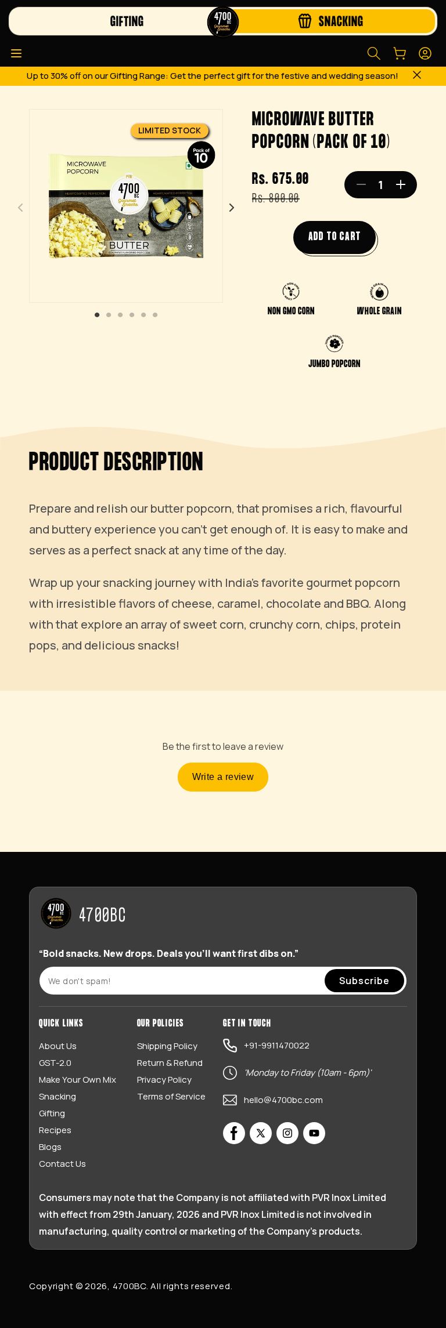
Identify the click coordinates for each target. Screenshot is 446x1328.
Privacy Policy (164, 1079)
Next (232, 207)
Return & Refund (170, 1063)
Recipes (55, 1130)
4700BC (129, 1286)
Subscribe (364, 980)
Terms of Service (171, 1096)
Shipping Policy (167, 1046)
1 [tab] (97, 315)
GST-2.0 (55, 1063)
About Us (58, 1046)
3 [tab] (120, 315)
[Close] (417, 76)
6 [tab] (155, 315)
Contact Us (62, 1164)
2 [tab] (108, 315)
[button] (16, 53)
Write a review (223, 777)
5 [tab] (143, 315)
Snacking (57, 1096)
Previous (20, 207)
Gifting (52, 1113)
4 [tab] (132, 315)
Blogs (50, 1147)
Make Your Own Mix (77, 1079)
